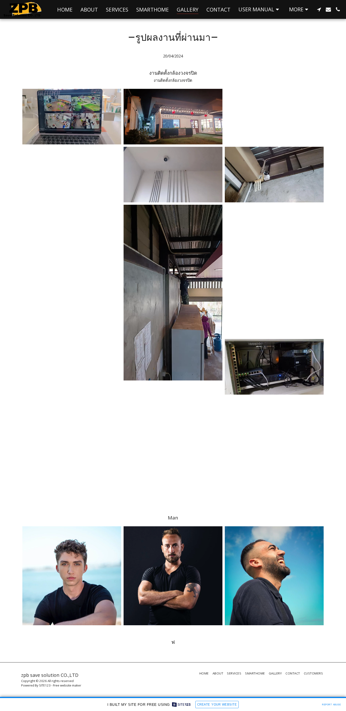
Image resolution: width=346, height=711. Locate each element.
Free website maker (67, 685)
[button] (260, 9)
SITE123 (45, 685)
